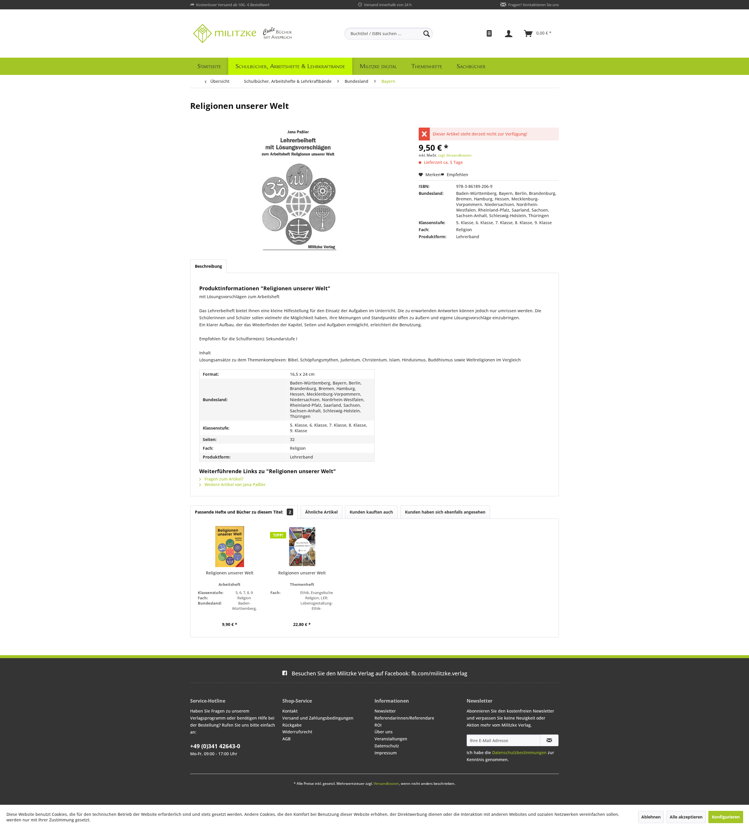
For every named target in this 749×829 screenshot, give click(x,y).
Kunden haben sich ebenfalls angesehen (445, 512)
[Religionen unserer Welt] (230, 546)
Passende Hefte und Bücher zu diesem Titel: (243, 512)
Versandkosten (386, 783)
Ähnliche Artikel (321, 512)
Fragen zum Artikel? (223, 479)
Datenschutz (386, 746)
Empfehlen (457, 174)
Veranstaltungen (390, 739)
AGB (286, 739)
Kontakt (290, 711)
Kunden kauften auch (371, 512)
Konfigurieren (726, 817)
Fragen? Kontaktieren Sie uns (533, 4)
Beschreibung (208, 266)
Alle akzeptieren (686, 817)
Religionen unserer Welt (229, 573)
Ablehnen (651, 817)
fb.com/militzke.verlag (379, 673)
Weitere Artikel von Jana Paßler (234, 484)
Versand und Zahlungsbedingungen (317, 718)
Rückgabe (292, 725)
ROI (378, 725)
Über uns (383, 731)
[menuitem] (388, 34)
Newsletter (385, 711)
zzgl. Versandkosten (455, 155)
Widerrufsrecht (297, 731)
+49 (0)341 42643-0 (215, 746)
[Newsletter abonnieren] (549, 740)
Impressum (385, 753)
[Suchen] (426, 34)
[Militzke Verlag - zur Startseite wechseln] (242, 33)
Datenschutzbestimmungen (519, 752)
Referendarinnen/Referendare (404, 718)
